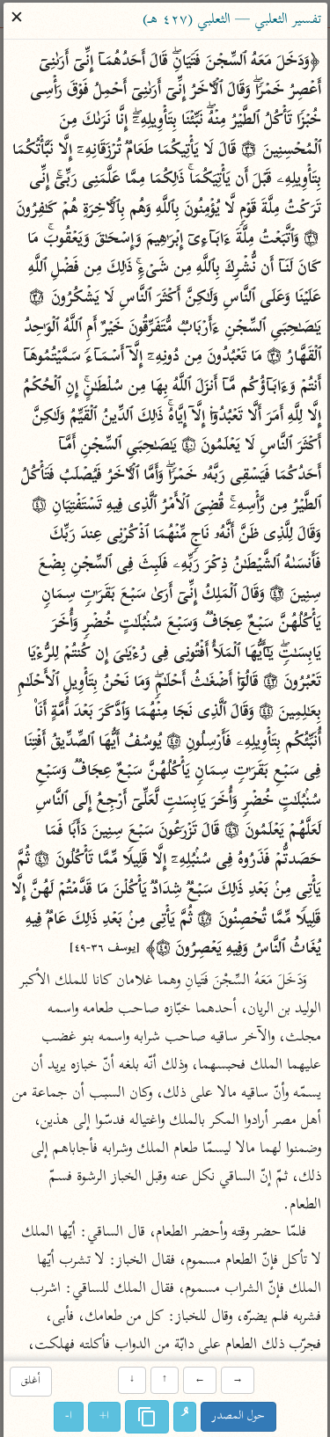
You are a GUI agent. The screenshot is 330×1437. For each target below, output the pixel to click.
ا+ (104, 1416)
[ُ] (184, 1417)
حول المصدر (238, 1416)
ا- (68, 1416)
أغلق (30, 1382)
